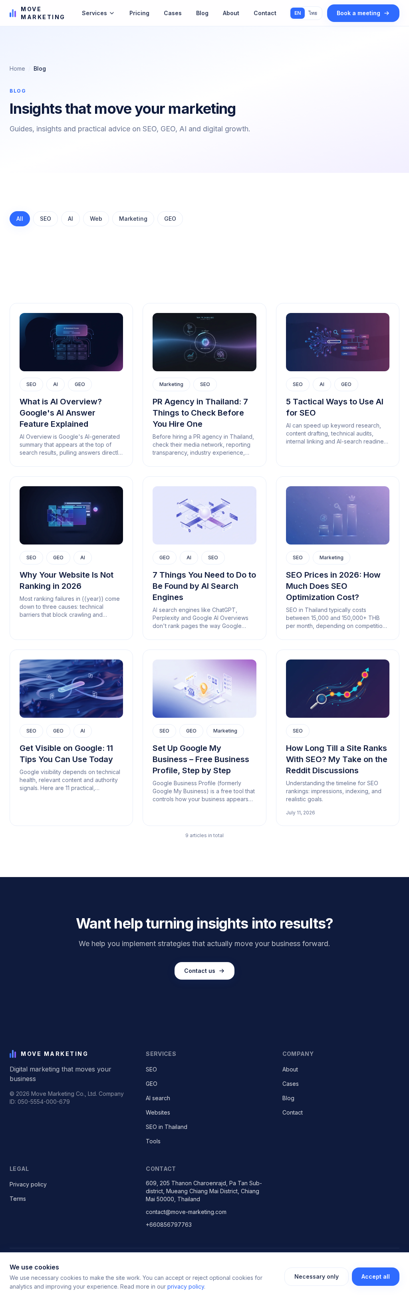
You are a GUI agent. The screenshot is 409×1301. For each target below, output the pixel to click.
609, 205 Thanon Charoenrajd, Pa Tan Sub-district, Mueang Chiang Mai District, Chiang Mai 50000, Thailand (204, 1191)
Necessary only (316, 1276)
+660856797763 (169, 1224)
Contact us (199, 970)
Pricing (139, 13)
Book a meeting (358, 13)
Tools (153, 1141)
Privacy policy (28, 1184)
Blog (202, 13)
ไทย (313, 13)
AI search (158, 1098)
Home (17, 68)
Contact (265, 13)
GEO (151, 1083)
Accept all (375, 1276)
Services (94, 13)
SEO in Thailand (166, 1126)
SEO (151, 1069)
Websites (158, 1112)
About (231, 13)
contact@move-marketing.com (186, 1211)
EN (297, 13)
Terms (18, 1198)
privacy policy (185, 1286)
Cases (173, 13)
